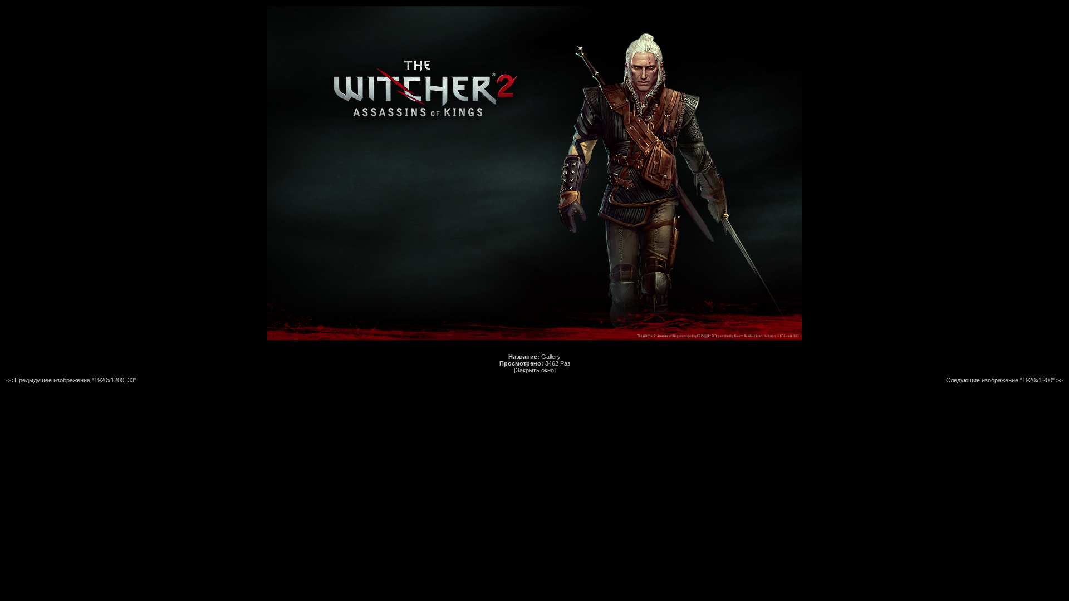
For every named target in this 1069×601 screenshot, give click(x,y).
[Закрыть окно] (535, 370)
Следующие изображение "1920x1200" (1000, 380)
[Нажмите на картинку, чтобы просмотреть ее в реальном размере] (534, 337)
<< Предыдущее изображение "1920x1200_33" (71, 380)
